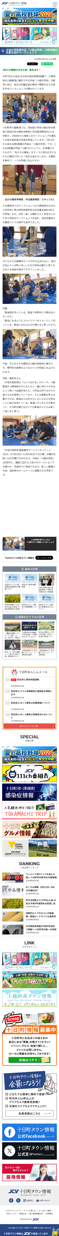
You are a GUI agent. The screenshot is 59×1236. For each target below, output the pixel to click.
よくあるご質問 (45, 1210)
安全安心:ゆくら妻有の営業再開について (30, 702)
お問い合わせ (45, 1200)
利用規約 (49, 1213)
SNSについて (11, 1213)
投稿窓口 (30, 1200)
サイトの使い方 (30, 1210)
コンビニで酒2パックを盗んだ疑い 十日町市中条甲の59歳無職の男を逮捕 (41, 877)
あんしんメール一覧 (29, 726)
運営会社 (22, 1213)
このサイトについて (13, 1210)
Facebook (11, 1200)
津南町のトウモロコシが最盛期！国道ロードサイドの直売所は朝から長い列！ (41, 916)
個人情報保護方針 (36, 1213)
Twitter (18, 1200)
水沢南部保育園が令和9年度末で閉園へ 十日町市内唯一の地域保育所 (41, 929)
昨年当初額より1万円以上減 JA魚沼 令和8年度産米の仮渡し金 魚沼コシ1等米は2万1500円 (41, 903)
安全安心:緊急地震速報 (28, 679)
